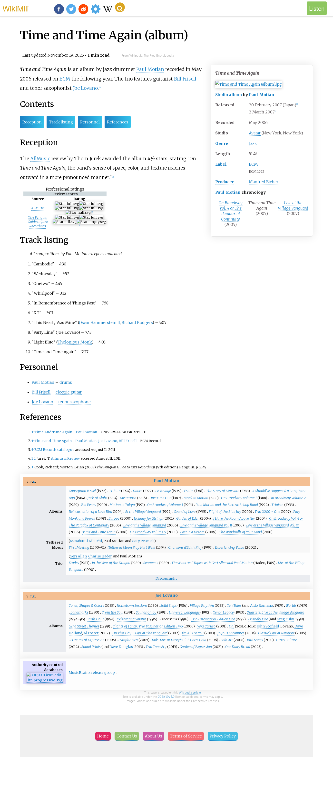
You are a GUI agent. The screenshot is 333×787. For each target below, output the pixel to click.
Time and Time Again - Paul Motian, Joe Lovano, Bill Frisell (85, 441)
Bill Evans (88, 505)
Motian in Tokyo (122, 505)
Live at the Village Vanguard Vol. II (206, 525)
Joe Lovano (85, 88)
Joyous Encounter (230, 633)
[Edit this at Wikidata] (45, 680)
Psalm (189, 491)
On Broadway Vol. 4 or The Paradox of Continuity (231, 211)
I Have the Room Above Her (234, 518)
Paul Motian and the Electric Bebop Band (227, 505)
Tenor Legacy (223, 612)
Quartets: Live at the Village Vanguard (275, 612)
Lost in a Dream (192, 532)
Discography (166, 578)
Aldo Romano (261, 605)
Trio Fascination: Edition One (213, 619)
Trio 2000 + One (267, 511)
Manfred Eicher (263, 181)
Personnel (90, 122)
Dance (137, 491)
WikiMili (15, 8)
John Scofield (268, 626)
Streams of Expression (87, 640)
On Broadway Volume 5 (148, 532)
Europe (113, 518)
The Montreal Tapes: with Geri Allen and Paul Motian (212, 563)
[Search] (120, 7)
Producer (224, 181)
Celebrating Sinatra (131, 619)
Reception (32, 122)
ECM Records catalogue (54, 449)
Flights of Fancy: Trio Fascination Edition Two (148, 626)
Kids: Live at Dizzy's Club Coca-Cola (179, 640)
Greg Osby (285, 619)
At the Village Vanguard (143, 511)
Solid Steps (168, 605)
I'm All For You (193, 633)
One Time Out (160, 498)
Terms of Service (186, 736)
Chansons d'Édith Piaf (185, 547)
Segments (150, 563)
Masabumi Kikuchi (86, 541)
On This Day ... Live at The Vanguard (139, 633)
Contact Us (127, 736)
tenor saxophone (74, 401)
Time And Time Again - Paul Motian (65, 432)
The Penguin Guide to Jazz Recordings (38, 221)
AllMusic (40, 158)
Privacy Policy (223, 736)
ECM (253, 164)
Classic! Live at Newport (276, 633)
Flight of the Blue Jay (225, 511)
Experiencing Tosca (229, 547)
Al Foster (91, 633)
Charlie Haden (100, 556)
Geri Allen (78, 556)
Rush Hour (96, 619)
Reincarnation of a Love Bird (90, 511)
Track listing (61, 122)
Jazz (253, 143)
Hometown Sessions (132, 605)
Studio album (228, 94)
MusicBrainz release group (92, 672)
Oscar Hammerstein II (99, 322)
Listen (316, 8)
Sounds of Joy (146, 612)
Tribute (114, 491)
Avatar (255, 133)
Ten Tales (234, 605)
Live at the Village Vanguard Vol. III (272, 525)
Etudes (74, 563)
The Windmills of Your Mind (240, 532)
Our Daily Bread (237, 647)
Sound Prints (91, 647)
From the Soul (112, 612)
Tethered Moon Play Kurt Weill (131, 547)
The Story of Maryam (222, 491)
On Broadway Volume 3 (165, 505)
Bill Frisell (185, 79)
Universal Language (184, 612)
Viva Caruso (206, 626)
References (117, 122)
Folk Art (227, 640)
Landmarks (79, 612)
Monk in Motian (196, 498)
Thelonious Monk (75, 342)
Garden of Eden (187, 518)
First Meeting (79, 547)
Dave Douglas (121, 647)
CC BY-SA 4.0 (166, 697)
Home (103, 736)
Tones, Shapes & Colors (86, 605)
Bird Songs (255, 640)
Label (221, 164)
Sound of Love (185, 511)
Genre (221, 143)
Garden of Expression (196, 647)
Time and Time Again (99, 532)
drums (65, 382)
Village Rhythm (202, 605)
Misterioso (128, 498)
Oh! (231, 626)
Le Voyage (163, 491)
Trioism (277, 505)
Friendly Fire (258, 619)
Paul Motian (261, 94)
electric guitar (69, 392)
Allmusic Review (65, 458)
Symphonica (128, 640)
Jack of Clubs (97, 498)
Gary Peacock (143, 541)
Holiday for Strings (148, 518)
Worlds (291, 605)
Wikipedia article (190, 692)
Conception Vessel (82, 491)
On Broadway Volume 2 (288, 498)
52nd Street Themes (84, 626)
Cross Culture (286, 640)
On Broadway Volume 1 (239, 498)
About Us (153, 736)
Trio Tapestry (156, 647)
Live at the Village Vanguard (293, 205)
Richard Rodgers (137, 322)
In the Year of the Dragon (111, 563)
